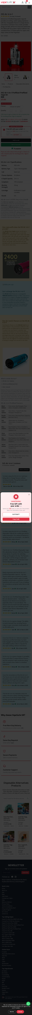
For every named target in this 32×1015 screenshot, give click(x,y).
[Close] (29, 495)
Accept (20, 1011)
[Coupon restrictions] (20, 506)
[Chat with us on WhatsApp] (28, 1004)
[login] (22, 2)
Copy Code (16, 519)
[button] (29, 3)
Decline (12, 1011)
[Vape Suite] (8, 2)
